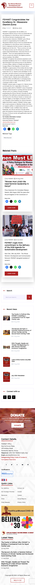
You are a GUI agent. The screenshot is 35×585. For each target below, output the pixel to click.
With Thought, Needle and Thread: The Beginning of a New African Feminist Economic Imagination (20, 345)
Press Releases (5, 502)
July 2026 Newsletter (18, 375)
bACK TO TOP (17, 580)
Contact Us (21, 488)
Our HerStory (5, 488)
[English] (2, 480)
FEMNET (8, 28)
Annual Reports (22, 499)
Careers (20, 495)
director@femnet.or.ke (9, 122)
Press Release (7, 137)
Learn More (11, 207)
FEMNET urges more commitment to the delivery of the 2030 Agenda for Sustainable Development (17, 246)
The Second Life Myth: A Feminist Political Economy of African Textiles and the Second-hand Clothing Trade (21, 331)
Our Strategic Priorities (7, 491)
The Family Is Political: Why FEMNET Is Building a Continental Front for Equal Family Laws (21, 316)
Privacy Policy (21, 502)
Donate (17, 425)
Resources (4, 495)
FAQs (2, 499)
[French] (5, 480)
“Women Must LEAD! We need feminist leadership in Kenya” (17, 183)
